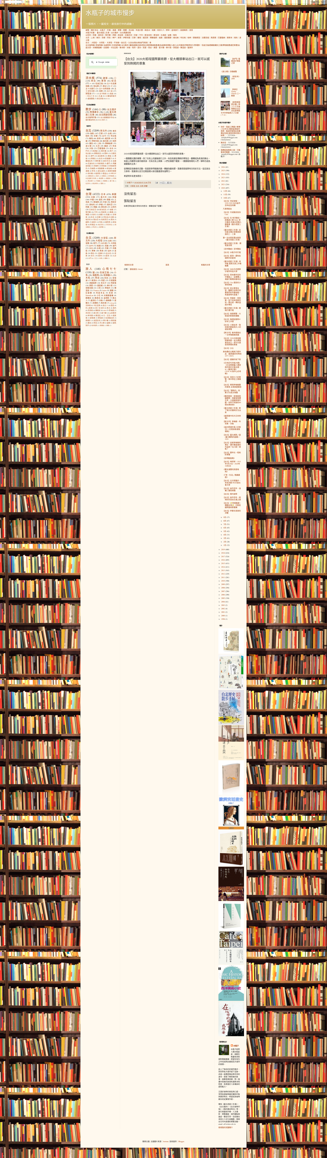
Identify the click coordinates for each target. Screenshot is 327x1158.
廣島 (91, 143)
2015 (223, 563)
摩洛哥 (156, 35)
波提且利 (97, 320)
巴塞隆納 (221, 37)
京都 (103, 37)
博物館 (225, 45)
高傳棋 (95, 303)
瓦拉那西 (101, 156)
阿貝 (106, 278)
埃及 (101, 222)
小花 (98, 295)
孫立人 (105, 305)
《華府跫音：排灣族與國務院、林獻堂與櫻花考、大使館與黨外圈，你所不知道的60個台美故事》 (232, 400)
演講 (114, 30)
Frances (96, 290)
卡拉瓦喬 (114, 47)
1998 (223, 619)
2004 (223, 601)
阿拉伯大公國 (108, 217)
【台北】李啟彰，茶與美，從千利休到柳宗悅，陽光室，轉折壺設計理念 (232, 301)
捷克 (101, 199)
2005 (223, 598)
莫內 (139, 47)
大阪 (91, 148)
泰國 (101, 214)
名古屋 (88, 153)
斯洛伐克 (148, 35)
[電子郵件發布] (156, 182)
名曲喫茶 (107, 45)
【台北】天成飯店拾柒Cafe (232, 213)
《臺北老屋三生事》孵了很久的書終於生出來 (232, 410)
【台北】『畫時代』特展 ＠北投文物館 (231, 391)
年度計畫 (139, 30)
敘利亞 (100, 35)
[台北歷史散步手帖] (231, 724)
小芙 (99, 288)
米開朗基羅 (97, 47)
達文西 (88, 47)
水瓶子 (102, 30)
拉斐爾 (106, 47)
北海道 (163, 35)
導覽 (119, 30)
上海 (93, 37)
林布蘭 (90, 315)
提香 (112, 305)
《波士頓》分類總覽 (229, 71)
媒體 (125, 30)
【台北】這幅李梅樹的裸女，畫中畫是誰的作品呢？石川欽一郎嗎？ (232, 445)
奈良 (109, 37)
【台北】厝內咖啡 (230, 494)
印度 (135, 35)
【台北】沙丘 (228, 348)
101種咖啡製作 (110, 96)
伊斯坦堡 (126, 37)
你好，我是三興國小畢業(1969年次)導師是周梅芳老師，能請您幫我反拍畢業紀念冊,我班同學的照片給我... (231, 131)
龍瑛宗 (190, 47)
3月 (225, 538)
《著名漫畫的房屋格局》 (231, 470)
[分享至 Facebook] (168, 182)
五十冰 (110, 91)
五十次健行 (90, 88)
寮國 (87, 214)
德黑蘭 (98, 161)
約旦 (101, 158)
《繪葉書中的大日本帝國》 (232, 417)
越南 (87, 222)
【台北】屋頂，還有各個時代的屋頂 (232, 256)
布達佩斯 (100, 163)
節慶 (146, 186)
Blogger (181, 1141)
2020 (223, 188)
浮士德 (102, 323)
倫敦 (160, 37)
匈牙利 (88, 219)
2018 (223, 553)
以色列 (88, 35)
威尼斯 (145, 37)
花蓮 (107, 248)
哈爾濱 (105, 181)
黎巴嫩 (108, 35)
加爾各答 (91, 176)
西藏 (107, 214)
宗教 (186, 45)
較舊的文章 (205, 265)
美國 (114, 194)
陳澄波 (183, 47)
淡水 (91, 248)
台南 (134, 42)
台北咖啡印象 (91, 117)
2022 (223, 181)
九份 (130, 42)
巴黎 (134, 37)
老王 (108, 308)
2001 (223, 612)
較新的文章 (129, 265)
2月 (225, 541)
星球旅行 (175, 30)
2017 (223, 556)
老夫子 (104, 283)
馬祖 (146, 42)
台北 (87, 42)
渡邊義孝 (93, 283)
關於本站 (94, 30)
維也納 (176, 37)
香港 (111, 148)
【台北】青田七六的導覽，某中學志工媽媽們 (232, 379)
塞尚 (89, 323)
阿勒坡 (104, 166)
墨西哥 (107, 222)
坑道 (139, 45)
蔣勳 (107, 325)
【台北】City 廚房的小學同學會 (232, 283)
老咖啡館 (99, 45)
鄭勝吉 (88, 298)
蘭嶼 (106, 258)
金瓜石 (123, 42)
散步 (88, 109)
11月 (225, 194)
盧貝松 (93, 300)
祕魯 (169, 35)
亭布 (93, 171)
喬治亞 (95, 219)
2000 (223, 615)
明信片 (191, 45)
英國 (114, 197)
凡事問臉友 (227, 208)
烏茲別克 (101, 225)
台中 (104, 136)
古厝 (147, 45)
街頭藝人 (169, 45)
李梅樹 (111, 310)
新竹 (95, 243)
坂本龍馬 (94, 325)
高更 (144, 47)
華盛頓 (101, 178)
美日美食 (100, 98)
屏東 (93, 250)
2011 (223, 577)
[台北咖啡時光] (231, 900)
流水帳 (131, 30)
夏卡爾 (161, 47)
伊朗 (114, 35)
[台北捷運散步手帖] (231, 794)
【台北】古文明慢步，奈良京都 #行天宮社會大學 (232, 482)
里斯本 (229, 37)
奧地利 (92, 204)
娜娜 (112, 290)
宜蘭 (87, 243)
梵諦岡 (103, 212)
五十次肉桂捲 (104, 88)
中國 (92, 199)
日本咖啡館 (116, 45)
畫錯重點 (91, 98)
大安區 (109, 42)
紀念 (114, 80)
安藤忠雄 (89, 288)
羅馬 (139, 37)
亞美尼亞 (128, 35)
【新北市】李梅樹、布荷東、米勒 (232, 422)
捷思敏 (100, 285)
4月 (225, 534)
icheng (112, 303)
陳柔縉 (113, 320)
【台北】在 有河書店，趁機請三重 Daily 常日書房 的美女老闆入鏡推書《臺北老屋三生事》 (232, 222)
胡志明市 (95, 183)
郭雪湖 (176, 47)
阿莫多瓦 (100, 293)
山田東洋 (112, 313)
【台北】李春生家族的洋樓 (232, 511)
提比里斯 (101, 171)
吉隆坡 (104, 176)
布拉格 (183, 37)
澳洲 (112, 219)
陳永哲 (223, 142)
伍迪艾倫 (205, 45)
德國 (108, 199)
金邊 (114, 161)
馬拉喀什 (91, 181)
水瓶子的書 (90, 32)
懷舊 (151, 45)
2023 (223, 177)
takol (104, 310)
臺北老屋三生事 (103, 32)
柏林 (189, 37)
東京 (98, 37)
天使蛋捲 (112, 280)
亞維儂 (92, 168)
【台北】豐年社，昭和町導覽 (232, 453)
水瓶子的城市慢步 (110, 13)
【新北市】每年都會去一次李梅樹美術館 (232, 333)
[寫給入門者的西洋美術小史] (231, 1000)
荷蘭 (99, 217)
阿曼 (94, 35)
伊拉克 (94, 227)
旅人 (175, 45)
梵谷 (150, 47)
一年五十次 (90, 96)
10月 (225, 198)
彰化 (93, 256)
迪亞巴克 (106, 161)
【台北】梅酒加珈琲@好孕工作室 (232, 320)
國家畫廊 (167, 37)
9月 (225, 517)
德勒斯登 (196, 37)
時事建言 (94, 111)
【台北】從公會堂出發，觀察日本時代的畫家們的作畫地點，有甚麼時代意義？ (232, 291)
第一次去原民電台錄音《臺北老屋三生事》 (232, 238)
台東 (138, 42)
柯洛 (95, 323)
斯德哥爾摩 (112, 171)
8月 (225, 521)
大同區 (101, 42)
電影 (198, 45)
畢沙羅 (105, 320)
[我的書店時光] (231, 865)
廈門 (108, 163)
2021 (223, 184)
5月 (225, 531)
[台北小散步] (231, 929)
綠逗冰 (147, 30)
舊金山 (105, 173)
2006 (223, 594)
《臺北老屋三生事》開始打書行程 (232, 309)
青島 (114, 178)
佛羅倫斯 (153, 37)
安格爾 (92, 318)
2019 (223, 549)
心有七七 (109, 269)
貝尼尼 (88, 313)
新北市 (103, 130)
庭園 (135, 45)
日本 (103, 194)
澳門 (92, 156)
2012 (223, 574)
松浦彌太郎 (110, 318)
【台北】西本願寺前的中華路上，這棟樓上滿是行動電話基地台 (232, 276)
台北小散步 (101, 120)
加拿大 (94, 222)
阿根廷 (92, 225)
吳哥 (119, 37)
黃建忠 (97, 298)
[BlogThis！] (163, 182)
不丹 (141, 35)
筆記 (104, 86)
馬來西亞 (104, 219)
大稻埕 (94, 42)
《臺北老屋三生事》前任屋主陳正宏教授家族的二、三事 (232, 232)
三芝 (95, 258)
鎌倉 (106, 146)
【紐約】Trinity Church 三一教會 (236, 92)
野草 (168, 30)
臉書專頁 (184, 30)
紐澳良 (97, 173)
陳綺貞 (98, 310)
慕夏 (155, 47)
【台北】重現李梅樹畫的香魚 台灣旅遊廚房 (232, 385)
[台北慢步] (231, 688)
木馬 (88, 277)
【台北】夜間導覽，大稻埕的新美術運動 (232, 314)
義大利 (104, 197)
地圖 (153, 30)
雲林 (106, 153)
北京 (87, 37)
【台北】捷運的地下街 (232, 359)
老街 (143, 45)
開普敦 (108, 178)
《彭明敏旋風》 (229, 458)
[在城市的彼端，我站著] (231, 1035)
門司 (87, 151)
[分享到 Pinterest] (170, 182)
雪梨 (102, 183)
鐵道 (131, 45)
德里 (109, 156)
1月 (225, 545)
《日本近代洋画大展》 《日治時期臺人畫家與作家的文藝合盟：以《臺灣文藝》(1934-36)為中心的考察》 (232, 368)
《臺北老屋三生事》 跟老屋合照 (232, 244)
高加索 (120, 35)
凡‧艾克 (106, 315)
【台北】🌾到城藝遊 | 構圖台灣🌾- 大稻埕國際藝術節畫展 (232, 505)
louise (104, 290)
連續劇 (212, 45)
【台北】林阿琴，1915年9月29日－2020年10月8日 (232, 463)
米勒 (128, 47)
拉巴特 (88, 183)
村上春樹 (89, 308)
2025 (223, 170)
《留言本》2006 (235, 77)
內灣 (100, 258)
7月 (225, 524)
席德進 (102, 325)
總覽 (87, 30)
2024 (223, 174)
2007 (223, 591)
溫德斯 (106, 298)
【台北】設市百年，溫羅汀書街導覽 (232, 489)
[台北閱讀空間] (231, 759)
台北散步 (125, 45)
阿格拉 (93, 158)
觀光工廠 (218, 45)
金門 (142, 42)
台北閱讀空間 (125, 32)
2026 (223, 167)
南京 (97, 176)
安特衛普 (111, 176)
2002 (223, 608)
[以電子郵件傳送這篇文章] (161, 182)
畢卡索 (168, 47)
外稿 (109, 30)
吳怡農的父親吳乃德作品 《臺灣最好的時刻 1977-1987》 (232, 353)
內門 (90, 258)
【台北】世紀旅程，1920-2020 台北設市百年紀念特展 (231, 203)
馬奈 (134, 47)
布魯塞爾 (101, 168)
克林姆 (88, 305)
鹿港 (107, 256)
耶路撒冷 (108, 158)
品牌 (163, 45)
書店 (159, 45)
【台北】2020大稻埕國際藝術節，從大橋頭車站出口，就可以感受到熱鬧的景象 (232, 341)
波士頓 (88, 146)
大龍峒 (100, 253)
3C (112, 86)
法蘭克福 (205, 37)
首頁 (191, 30)
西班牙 (113, 202)
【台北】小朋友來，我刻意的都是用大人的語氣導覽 (232, 327)
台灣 (141, 186)
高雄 (107, 245)
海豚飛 (95, 275)
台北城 (104, 243)
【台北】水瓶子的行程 (232, 252)
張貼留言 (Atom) (136, 269)
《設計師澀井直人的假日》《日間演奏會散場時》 (232, 429)
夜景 (101, 91)
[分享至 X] (166, 182)
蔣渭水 (94, 280)
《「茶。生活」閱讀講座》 (231, 476)
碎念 (93, 80)
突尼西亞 (109, 225)
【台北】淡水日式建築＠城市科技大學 (232, 270)
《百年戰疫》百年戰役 (232, 249)
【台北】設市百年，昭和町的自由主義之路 (232, 498)
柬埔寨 (96, 202)
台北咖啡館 (90, 45)
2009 (223, 584)
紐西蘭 (101, 227)
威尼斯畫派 (234, 45)
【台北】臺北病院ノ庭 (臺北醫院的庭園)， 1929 (232, 437)
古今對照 (103, 94)
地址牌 (96, 86)
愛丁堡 (112, 181)
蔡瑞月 (107, 288)
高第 (111, 293)
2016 (223, 560)
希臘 (95, 207)
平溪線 (116, 42)
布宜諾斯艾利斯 (91, 178)
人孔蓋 (99, 96)
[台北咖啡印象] (231, 964)
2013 (223, 570)
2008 (223, 587)
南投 (92, 253)
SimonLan (89, 295)
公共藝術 (180, 45)
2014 (223, 567)
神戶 (114, 37)
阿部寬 (113, 283)
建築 (105, 78)
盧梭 (108, 323)
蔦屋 (111, 94)
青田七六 (160, 30)
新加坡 (109, 168)
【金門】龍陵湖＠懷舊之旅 (235, 60)
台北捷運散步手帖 (107, 117)
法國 (93, 197)
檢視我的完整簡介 (225, 1127)
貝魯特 (96, 166)
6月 (225, 527)
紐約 (236, 37)
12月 (225, 191)
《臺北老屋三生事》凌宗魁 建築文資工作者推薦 (232, 263)
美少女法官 (99, 308)
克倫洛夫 (91, 163)
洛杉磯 (90, 173)
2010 (223, 581)
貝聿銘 (90, 310)
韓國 (111, 212)
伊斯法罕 (113, 173)
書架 (103, 80)
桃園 (99, 245)
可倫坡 (98, 181)
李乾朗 (100, 318)
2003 (223, 605)
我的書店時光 (91, 120)
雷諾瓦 (98, 315)
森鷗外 (88, 320)
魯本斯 (122, 47)
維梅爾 (108, 300)
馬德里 (213, 37)
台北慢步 (114, 32)
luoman (165, 1141)
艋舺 (109, 251)
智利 (175, 35)
